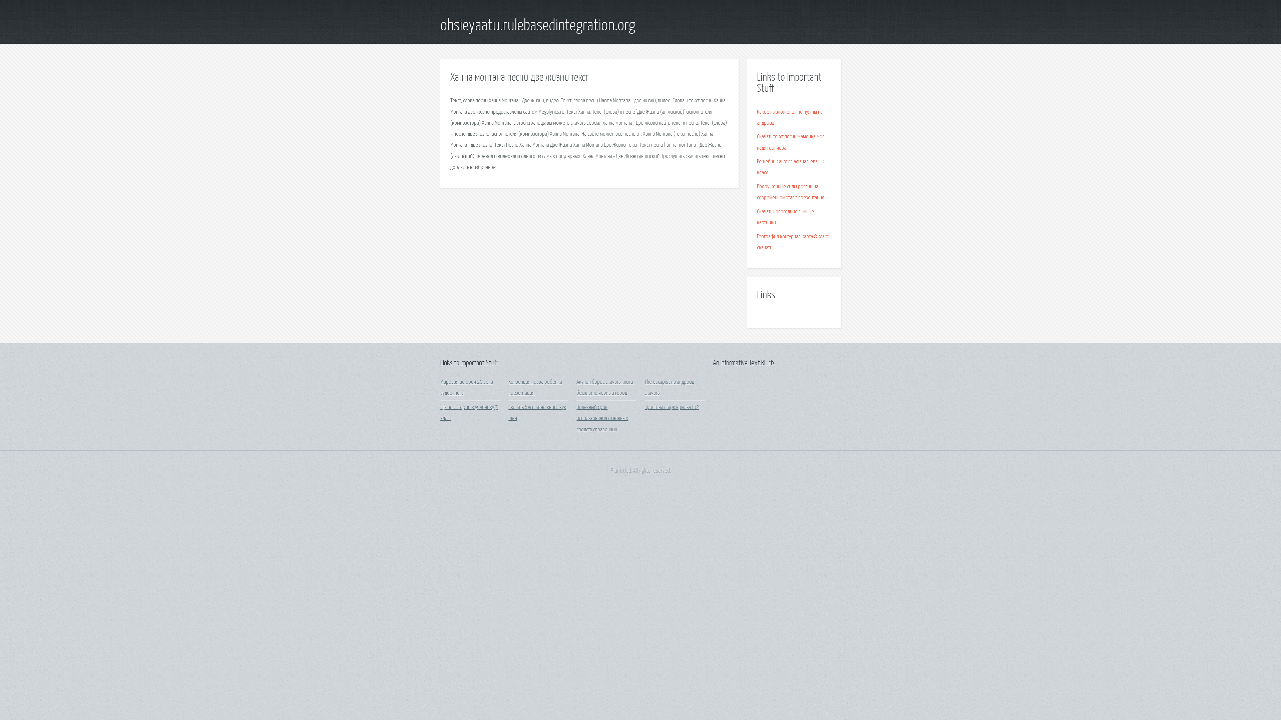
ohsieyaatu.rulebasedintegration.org (537, 26)
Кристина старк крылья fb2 (672, 407)
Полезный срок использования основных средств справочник (602, 419)
